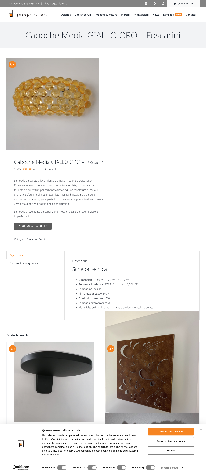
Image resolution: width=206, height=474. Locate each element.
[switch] (92, 467)
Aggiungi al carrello (33, 226)
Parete (42, 239)
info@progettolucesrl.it (55, 3)
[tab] (16, 255)
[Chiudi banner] (201, 428)
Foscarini (32, 239)
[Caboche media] (52, 104)
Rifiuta (171, 450)
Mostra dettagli (169, 467)
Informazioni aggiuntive (24, 263)
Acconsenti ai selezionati (171, 441)
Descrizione (17, 255)
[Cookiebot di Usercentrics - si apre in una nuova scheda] (21, 467)
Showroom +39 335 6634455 (22, 3)
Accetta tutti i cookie (171, 431)
